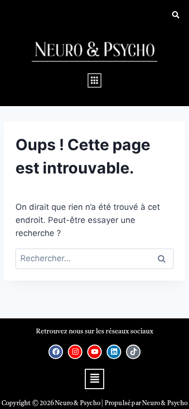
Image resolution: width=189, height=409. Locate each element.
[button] (94, 80)
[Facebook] (55, 352)
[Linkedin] (114, 352)
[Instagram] (75, 352)
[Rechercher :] (94, 258)
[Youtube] (94, 352)
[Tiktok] (133, 352)
